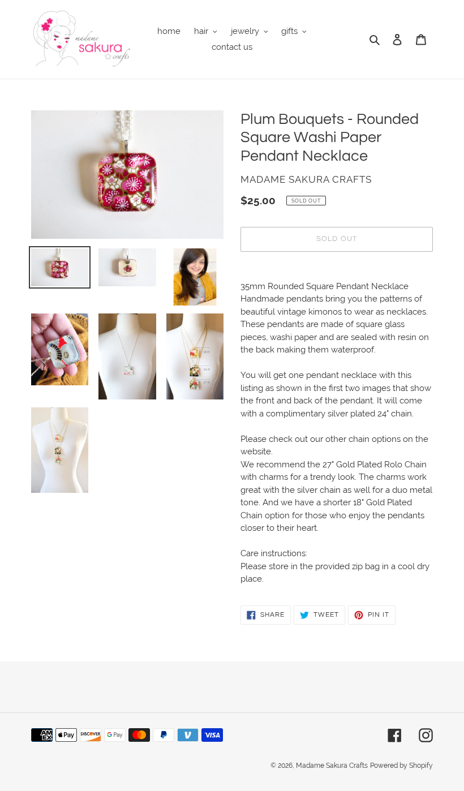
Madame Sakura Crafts (332, 765)
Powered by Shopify (401, 765)
